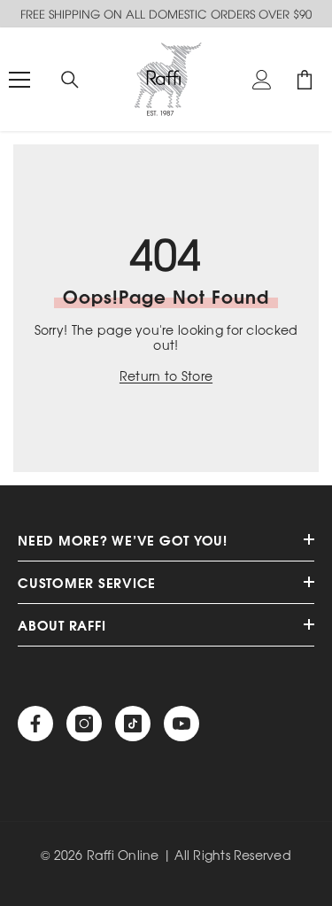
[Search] (70, 79)
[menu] (19, 79)
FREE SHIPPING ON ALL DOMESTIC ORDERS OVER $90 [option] (166, 13)
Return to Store (166, 375)
